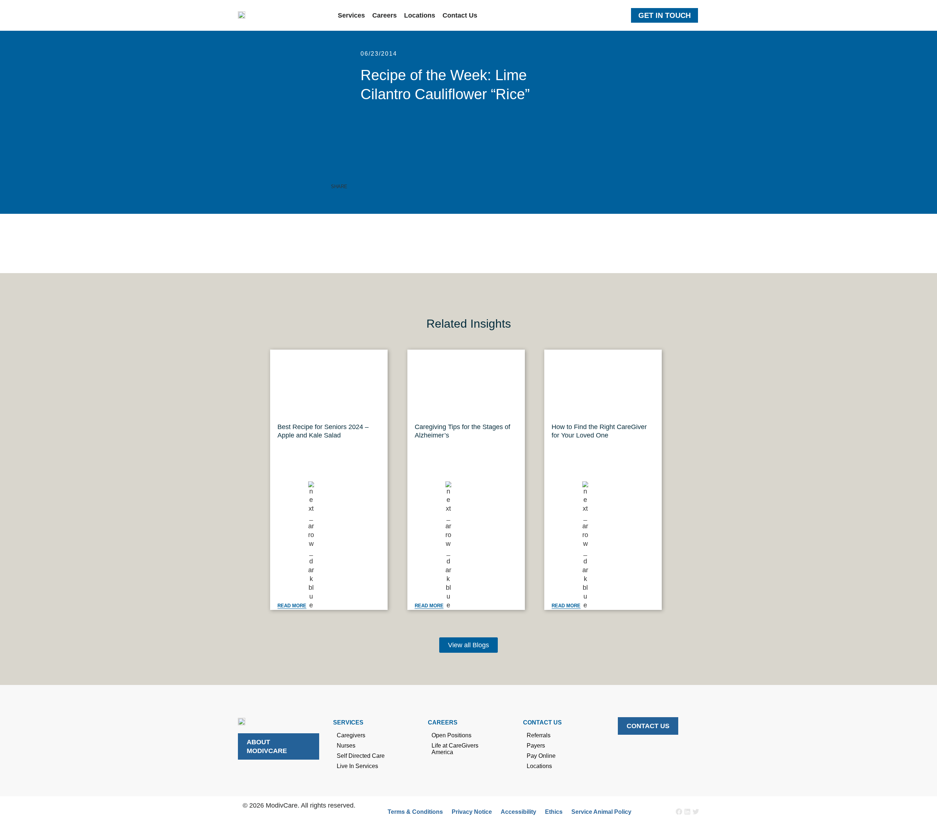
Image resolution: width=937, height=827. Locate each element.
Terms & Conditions (415, 812)
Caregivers (351, 735)
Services (351, 15)
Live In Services (357, 766)
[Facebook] (679, 811)
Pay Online (541, 756)
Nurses (346, 745)
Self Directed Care (361, 756)
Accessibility (518, 812)
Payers (536, 745)
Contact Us (460, 15)
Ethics (554, 812)
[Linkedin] (687, 811)
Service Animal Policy (601, 812)
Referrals (538, 735)
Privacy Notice (472, 812)
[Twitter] (696, 811)
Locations (419, 15)
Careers (384, 15)
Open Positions (451, 735)
